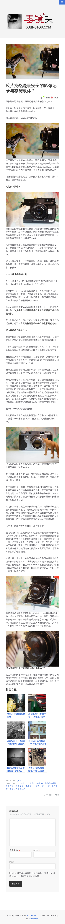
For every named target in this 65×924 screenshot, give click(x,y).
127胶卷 (30, 783)
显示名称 (14, 850)
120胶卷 (20, 783)
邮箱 (36, 850)
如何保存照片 (51, 783)
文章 (19, 781)
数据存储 (10, 786)
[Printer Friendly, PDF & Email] (50, 97)
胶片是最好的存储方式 (15, 789)
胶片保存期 (53, 786)
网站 (11, 862)
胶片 (44, 786)
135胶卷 (39, 783)
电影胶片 (30, 786)
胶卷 (38, 786)
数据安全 (20, 786)
